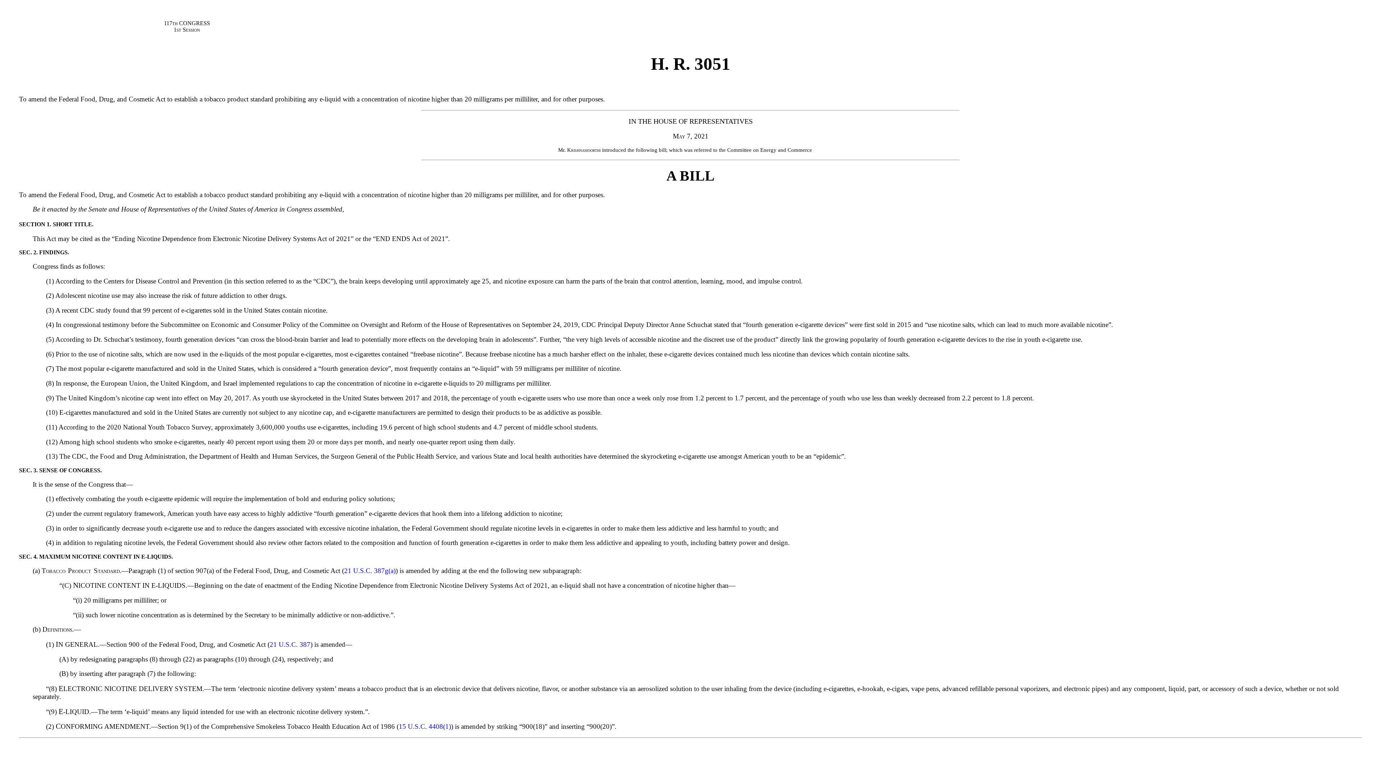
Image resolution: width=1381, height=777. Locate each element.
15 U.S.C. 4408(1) (425, 726)
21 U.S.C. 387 (290, 644)
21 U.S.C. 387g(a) (370, 570)
